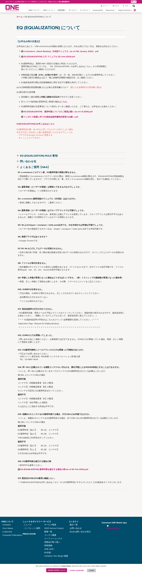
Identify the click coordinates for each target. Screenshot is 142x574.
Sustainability (98, 10)
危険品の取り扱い (52, 542)
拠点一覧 (74, 524)
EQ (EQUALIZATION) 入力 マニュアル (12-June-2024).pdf (49, 56)
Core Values (7, 528)
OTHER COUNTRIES (77, 570)
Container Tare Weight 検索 (56, 556)
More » (134, 10)
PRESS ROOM (29, 534)
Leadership (7, 531)
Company (6, 524)
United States (56, 570)
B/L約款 (47, 552)
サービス (72, 10)
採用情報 (61, 10)
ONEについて (33, 10)
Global (117, 6)
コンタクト (84, 10)
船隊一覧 (48, 531)
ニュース (28, 524)
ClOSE (91, 570)
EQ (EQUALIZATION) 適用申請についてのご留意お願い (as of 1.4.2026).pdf (58, 111)
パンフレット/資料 (32, 528)
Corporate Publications (12, 535)
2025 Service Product (54, 528)
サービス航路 (50, 524)
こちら (54, 1)
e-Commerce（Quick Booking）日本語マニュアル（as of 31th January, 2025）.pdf (61, 51)
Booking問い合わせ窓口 (80, 531)
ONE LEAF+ (49, 549)
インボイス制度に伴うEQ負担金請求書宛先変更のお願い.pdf (51, 117)
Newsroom (110, 10)
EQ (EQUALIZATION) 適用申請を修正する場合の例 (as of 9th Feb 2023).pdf (54, 469)
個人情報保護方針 (64, 1)
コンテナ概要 (50, 535)
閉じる (133, 2)
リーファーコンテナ (53, 538)
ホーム (20, 16)
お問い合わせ (76, 528)
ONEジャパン (48, 10)
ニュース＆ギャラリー (33, 521)
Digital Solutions (124, 10)
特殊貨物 (48, 545)
